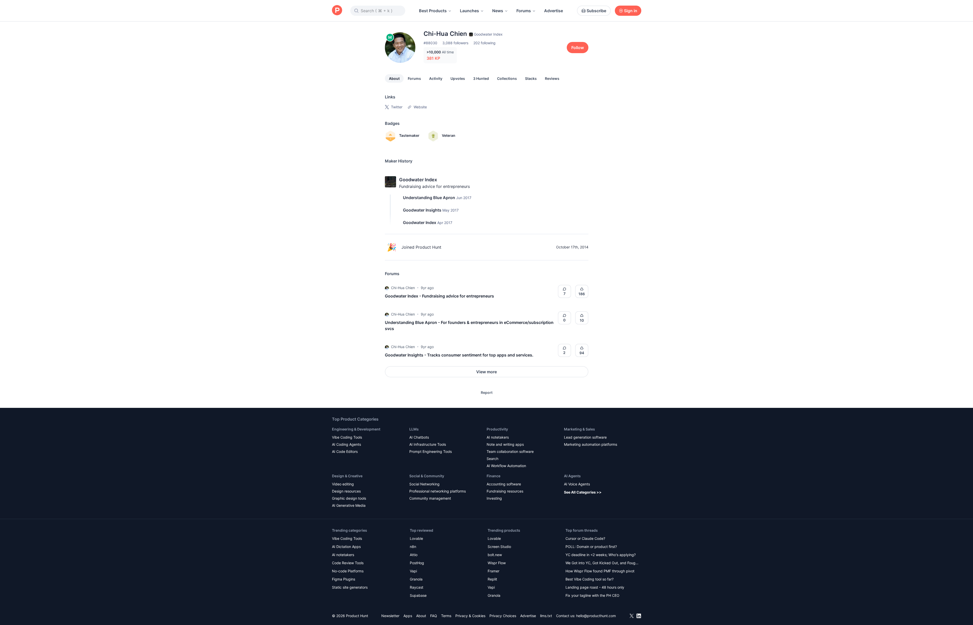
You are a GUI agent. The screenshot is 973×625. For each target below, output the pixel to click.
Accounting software (504, 484)
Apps (407, 616)
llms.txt (546, 616)
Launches (469, 10)
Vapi (413, 571)
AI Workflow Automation (506, 466)
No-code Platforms (348, 571)
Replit (492, 579)
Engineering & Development (356, 429)
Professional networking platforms (437, 491)
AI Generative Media (349, 505)
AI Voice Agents (577, 484)
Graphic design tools (349, 498)
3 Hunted (481, 78)
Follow (577, 47)
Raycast (416, 587)
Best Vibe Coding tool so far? (589, 579)
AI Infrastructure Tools (427, 444)
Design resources (346, 491)
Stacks (531, 78)
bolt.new (495, 555)
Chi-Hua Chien (403, 288)
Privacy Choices (502, 616)
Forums (523, 10)
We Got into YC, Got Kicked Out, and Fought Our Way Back (602, 563)
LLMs (414, 429)
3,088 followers (455, 43)
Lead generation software (585, 437)
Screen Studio (499, 546)
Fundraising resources (505, 491)
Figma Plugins (343, 579)
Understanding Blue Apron (429, 197)
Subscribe (596, 10)
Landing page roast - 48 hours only (594, 587)
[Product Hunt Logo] (337, 10)
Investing (494, 498)
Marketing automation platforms (590, 444)
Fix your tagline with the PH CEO (592, 595)
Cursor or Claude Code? (585, 538)
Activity (435, 78)
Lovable (416, 538)
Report (486, 392)
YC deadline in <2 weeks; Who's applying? (600, 555)
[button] (387, 288)
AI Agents (572, 476)
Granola (416, 579)
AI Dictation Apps (346, 546)
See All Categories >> (583, 492)
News (497, 10)
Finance (493, 476)
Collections (507, 78)
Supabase (418, 595)
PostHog (417, 563)
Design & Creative (347, 476)
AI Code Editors (345, 451)
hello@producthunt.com (596, 616)
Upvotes (458, 78)
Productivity (497, 429)
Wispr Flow (497, 563)
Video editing (343, 484)
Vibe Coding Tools (347, 437)
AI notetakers (498, 437)
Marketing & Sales (579, 429)
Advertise (553, 10)
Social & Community (426, 476)
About (394, 78)
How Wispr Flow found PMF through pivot (599, 571)
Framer (493, 571)
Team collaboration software (510, 451)
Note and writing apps (505, 444)
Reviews (552, 78)
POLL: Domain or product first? (591, 546)
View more (486, 371)
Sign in (630, 10)
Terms (446, 616)
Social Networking (424, 484)
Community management (430, 498)
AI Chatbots (419, 437)
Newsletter (390, 616)
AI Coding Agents (346, 444)
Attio (413, 555)
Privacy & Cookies (470, 616)
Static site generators (350, 587)
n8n (413, 546)
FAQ (433, 616)
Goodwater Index (418, 179)
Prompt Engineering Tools (430, 451)
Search (492, 458)
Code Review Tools (348, 563)
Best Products (433, 10)
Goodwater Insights (422, 210)
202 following (484, 43)
